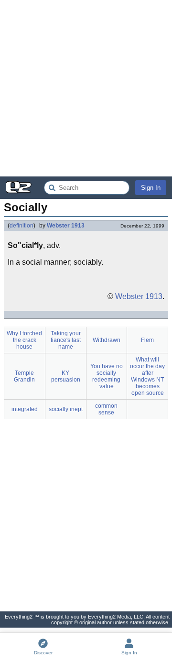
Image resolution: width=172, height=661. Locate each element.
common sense (106, 409)
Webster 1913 (66, 225)
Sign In (151, 187)
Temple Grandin (24, 376)
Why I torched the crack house (24, 340)
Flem (147, 340)
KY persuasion (65, 376)
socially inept (66, 409)
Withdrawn (106, 340)
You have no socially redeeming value (106, 376)
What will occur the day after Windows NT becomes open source (147, 376)
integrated (24, 409)
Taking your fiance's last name (66, 340)
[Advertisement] (86, 88)
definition (21, 225)
